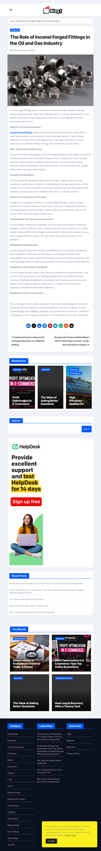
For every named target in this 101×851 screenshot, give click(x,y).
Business (15, 30)
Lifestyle (11, 812)
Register (70, 740)
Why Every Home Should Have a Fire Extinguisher (32, 612)
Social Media (13, 831)
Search (16, 420)
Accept (51, 841)
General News (20, 639)
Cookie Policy (70, 835)
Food (10, 779)
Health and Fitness (64, 678)
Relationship (13, 825)
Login (69, 734)
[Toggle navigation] (11, 9)
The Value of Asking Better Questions (49, 400)
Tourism (11, 844)
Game (10, 786)
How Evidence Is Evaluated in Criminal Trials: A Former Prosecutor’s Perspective (46, 583)
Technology (13, 838)
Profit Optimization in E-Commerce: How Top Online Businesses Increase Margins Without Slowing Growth (71, 667)
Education (12, 766)
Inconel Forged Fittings (25, 50)
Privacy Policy (73, 753)
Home (12, 21)
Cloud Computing (16, 747)
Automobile (13, 734)
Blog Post (71, 747)
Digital (10, 760)
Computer (12, 753)
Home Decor (75, 373)
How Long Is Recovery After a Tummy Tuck (29, 605)
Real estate (13, 818)
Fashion (11, 773)
